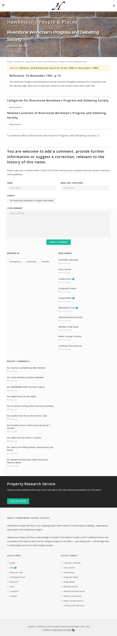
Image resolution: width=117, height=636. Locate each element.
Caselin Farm (69, 572)
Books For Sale (16, 572)
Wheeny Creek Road (68, 326)
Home (9, 61)
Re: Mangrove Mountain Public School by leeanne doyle (27, 461)
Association (30, 61)
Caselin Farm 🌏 (66, 279)
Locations (31, 261)
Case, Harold (64, 269)
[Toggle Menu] (3, 5)
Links (12, 586)
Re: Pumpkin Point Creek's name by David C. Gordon (29, 426)
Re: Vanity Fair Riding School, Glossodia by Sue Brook (30, 448)
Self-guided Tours (17, 577)
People (45, 261)
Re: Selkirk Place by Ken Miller (21, 396)
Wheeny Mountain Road (70, 317)
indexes (13, 596)
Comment (14, 591)
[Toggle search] (114, 5)
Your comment (15, 208)
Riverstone (15, 124)
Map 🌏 (13, 567)
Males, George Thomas (69, 336)
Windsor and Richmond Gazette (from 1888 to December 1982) (59, 68)
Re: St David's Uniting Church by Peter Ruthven (30, 406)
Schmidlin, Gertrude (68, 259)
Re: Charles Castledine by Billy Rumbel (26, 367)
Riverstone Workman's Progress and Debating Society (62, 61)
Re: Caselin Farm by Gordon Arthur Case (27, 415)
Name (10, 183)
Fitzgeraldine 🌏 (66, 298)
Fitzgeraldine (69, 582)
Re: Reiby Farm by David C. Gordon (24, 437)
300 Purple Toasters (62, 630)
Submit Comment (58, 242)
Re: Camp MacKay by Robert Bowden (25, 377)
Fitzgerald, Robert (67, 288)
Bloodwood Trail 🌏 (68, 307)
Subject (11, 195)
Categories (19, 61)
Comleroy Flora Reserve (70, 346)
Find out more (18, 501)
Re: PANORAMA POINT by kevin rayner (26, 387)
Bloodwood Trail (70, 586)
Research (14, 582)
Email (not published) (72, 183)
